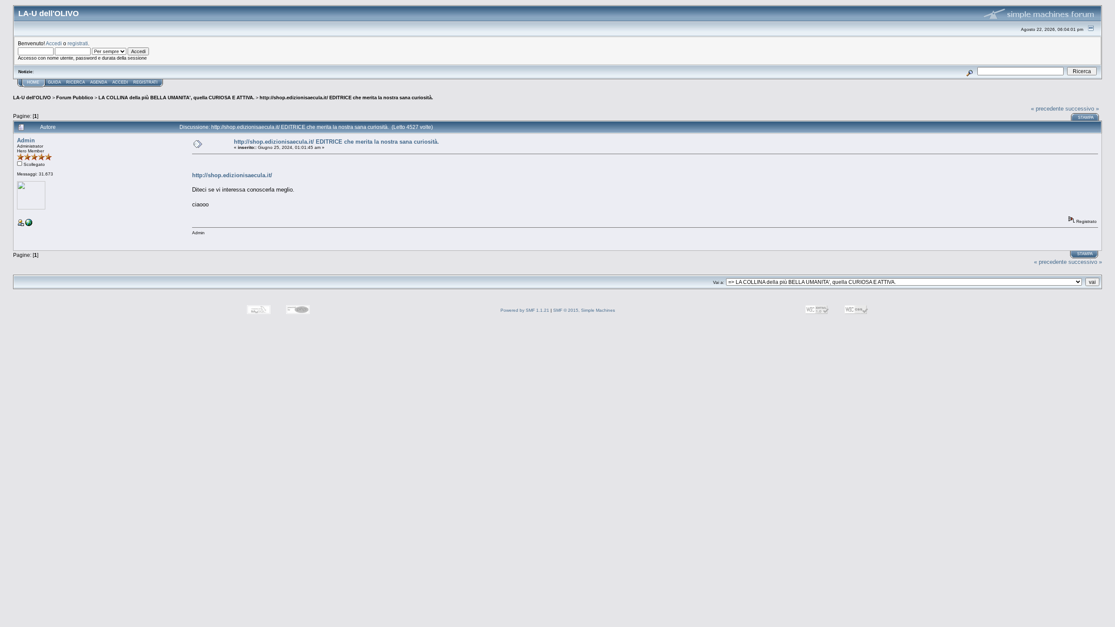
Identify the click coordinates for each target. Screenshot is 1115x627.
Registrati (145, 82)
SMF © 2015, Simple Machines (584, 310)
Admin (26, 140)
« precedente (1047, 108)
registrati (78, 43)
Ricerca (75, 82)
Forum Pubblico (74, 97)
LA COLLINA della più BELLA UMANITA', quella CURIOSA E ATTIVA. (176, 97)
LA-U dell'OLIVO (32, 97)
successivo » (1082, 108)
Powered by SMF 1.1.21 (524, 310)
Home (33, 82)
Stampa (1086, 117)
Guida (54, 82)
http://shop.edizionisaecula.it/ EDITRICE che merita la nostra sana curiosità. (346, 97)
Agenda (98, 82)
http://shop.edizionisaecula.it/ (232, 175)
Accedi (54, 43)
